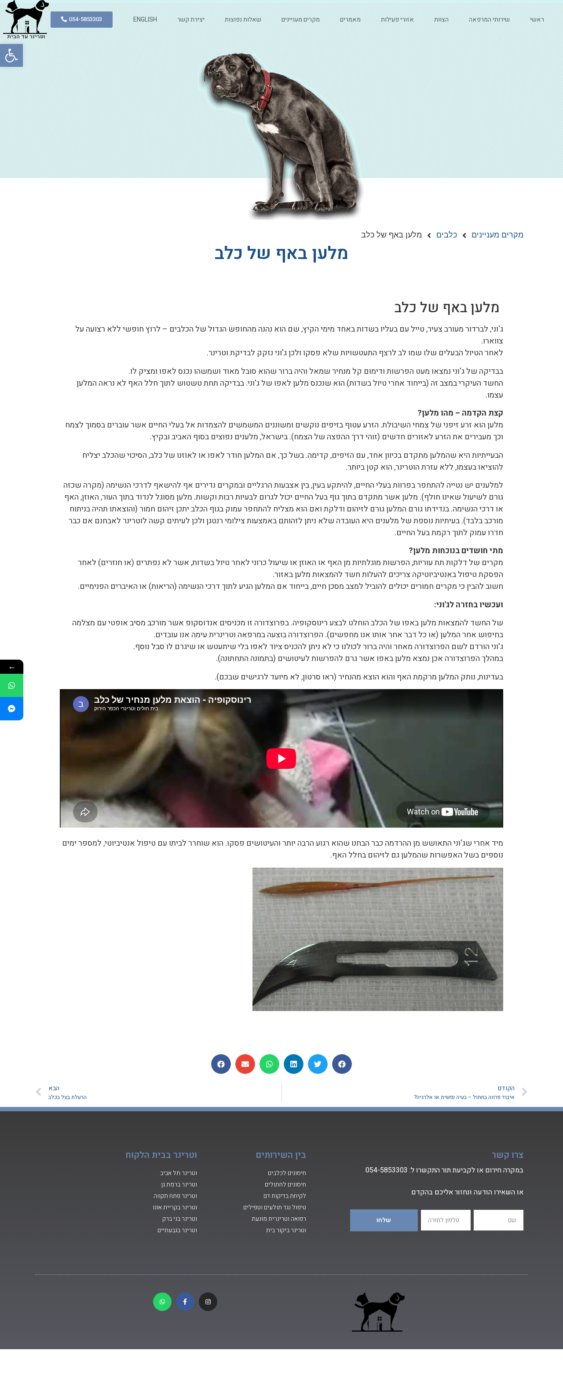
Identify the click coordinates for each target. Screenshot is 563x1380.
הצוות (441, 19)
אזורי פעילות (397, 19)
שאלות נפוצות (243, 19)
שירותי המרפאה (489, 19)
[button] (11, 55)
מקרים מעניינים (301, 19)
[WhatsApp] (11, 685)
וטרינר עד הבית (26, 36)
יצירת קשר (191, 19)
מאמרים (350, 19)
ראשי (537, 19)
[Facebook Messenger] (11, 708)
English (145, 19)
